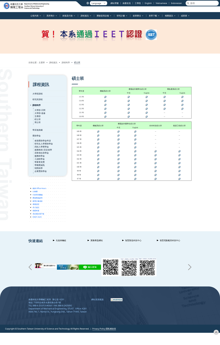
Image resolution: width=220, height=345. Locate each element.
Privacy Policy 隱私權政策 (104, 328)
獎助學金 (36, 135)
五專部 (38, 116)
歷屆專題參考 (38, 198)
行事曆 (35, 191)
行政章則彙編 (38, 195)
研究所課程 (37, 99)
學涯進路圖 (37, 130)
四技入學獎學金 (42, 146)
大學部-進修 (40, 113)
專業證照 (36, 204)
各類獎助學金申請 (43, 140)
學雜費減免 (40, 165)
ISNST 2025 (37, 217)
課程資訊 (53, 62)
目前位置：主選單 (37, 62)
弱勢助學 (39, 168)
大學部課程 (37, 93)
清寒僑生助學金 (42, 152)
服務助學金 (40, 155)
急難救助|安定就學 (43, 149)
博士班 (38, 122)
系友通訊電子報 (38, 214)
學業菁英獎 (40, 162)
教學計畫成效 (38, 201)
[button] (30, 267)
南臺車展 (36, 210)
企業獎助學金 (41, 171)
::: (0, 14)
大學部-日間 (40, 110)
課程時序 (66, 62)
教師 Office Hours (39, 188)
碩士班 (77, 62)
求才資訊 (36, 207)
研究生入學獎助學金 (44, 143)
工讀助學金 (40, 159)
